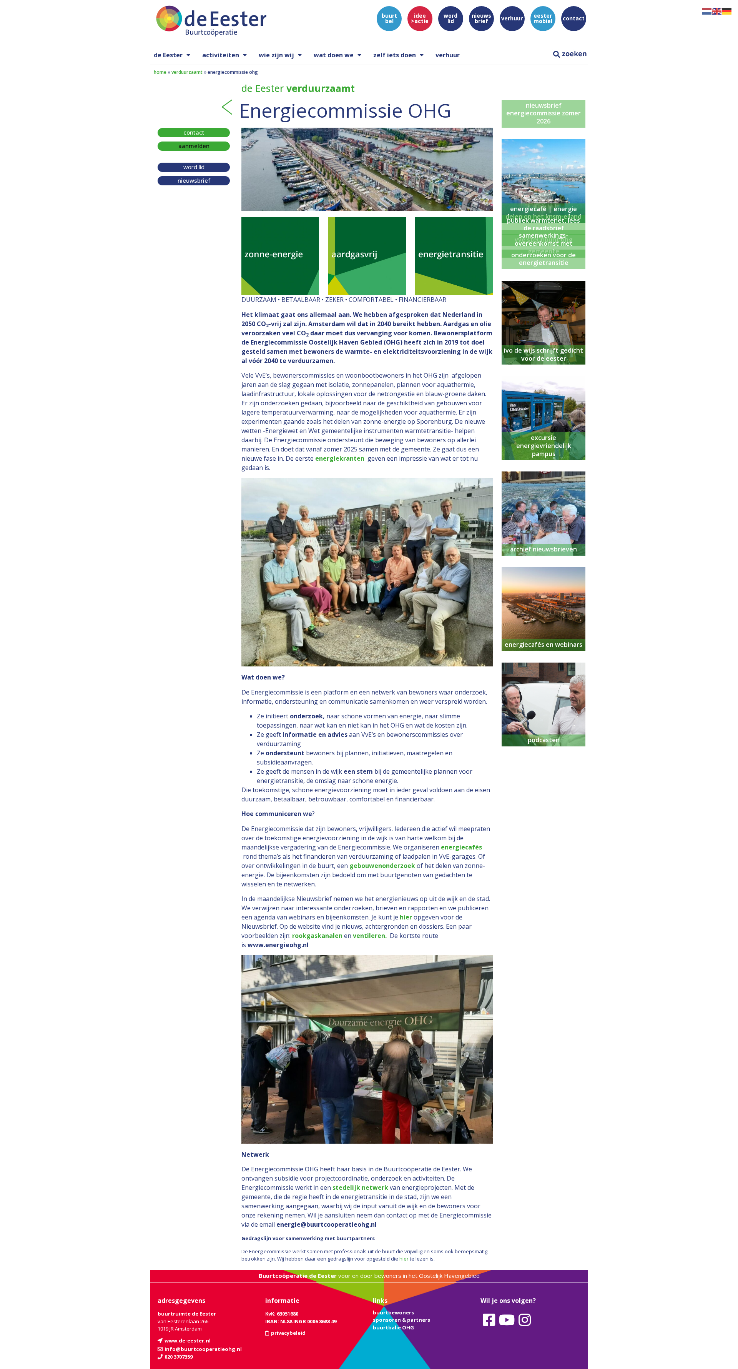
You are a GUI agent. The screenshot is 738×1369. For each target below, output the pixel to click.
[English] (717, 10)
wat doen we (334, 55)
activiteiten (220, 55)
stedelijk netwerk (360, 1187)
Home (160, 72)
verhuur (447, 55)
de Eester (168, 55)
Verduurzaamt (187, 72)
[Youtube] (506, 1319)
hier (404, 1258)
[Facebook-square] (488, 1319)
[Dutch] (707, 10)
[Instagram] (524, 1319)
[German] (727, 10)
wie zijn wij (276, 55)
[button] (194, 146)
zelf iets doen (394, 55)
